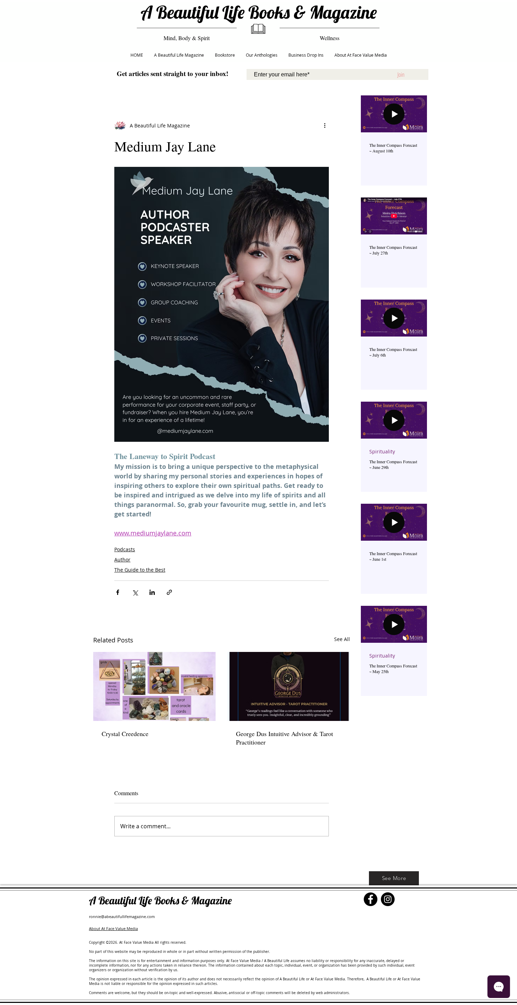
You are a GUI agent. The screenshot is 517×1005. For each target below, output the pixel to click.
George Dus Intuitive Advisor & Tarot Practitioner (284, 737)
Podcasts (124, 549)
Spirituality (382, 451)
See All (342, 639)
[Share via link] (169, 592)
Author (122, 559)
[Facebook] (370, 899)
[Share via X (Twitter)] (135, 592)
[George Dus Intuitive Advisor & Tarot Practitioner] (289, 686)
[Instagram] (388, 899)
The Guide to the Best (139, 569)
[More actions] (324, 125)
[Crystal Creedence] (154, 686)
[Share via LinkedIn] (152, 592)
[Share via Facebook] (117, 592)
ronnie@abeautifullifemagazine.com (122, 916)
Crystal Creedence (125, 733)
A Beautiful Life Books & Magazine (259, 12)
